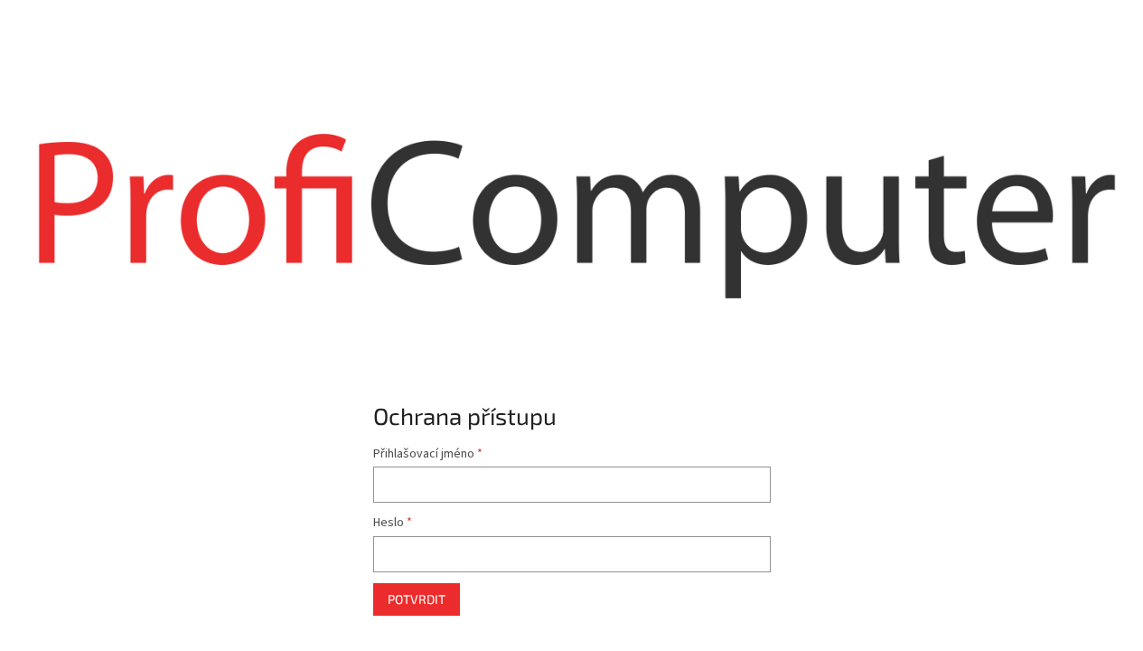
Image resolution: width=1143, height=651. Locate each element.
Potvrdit (416, 599)
